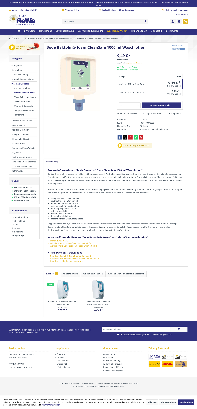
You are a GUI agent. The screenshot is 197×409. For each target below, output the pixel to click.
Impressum (108, 357)
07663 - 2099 (16, 364)
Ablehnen (152, 402)
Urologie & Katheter (20, 134)
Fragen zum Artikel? (154, 113)
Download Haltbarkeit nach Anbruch (66, 261)
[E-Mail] (141, 137)
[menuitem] (180, 14)
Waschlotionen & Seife (24, 92)
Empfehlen (176, 113)
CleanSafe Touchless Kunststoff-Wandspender (62, 303)
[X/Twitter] (125, 137)
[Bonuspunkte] (24, 47)
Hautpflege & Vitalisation (24, 110)
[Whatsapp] (136, 137)
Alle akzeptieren (168, 402)
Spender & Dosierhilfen (22, 120)
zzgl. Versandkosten (134, 63)
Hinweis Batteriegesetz (113, 370)
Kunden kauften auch (93, 273)
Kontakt (15, 224)
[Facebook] (120, 137)
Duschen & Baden (21, 101)
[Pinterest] (130, 137)
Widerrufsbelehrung (112, 364)
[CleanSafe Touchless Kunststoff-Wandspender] (63, 289)
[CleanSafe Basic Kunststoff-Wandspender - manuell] (98, 289)
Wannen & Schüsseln (23, 106)
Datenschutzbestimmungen (134, 334)
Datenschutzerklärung (113, 367)
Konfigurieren (186, 402)
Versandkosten (107, 383)
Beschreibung (52, 161)
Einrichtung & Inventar (22, 157)
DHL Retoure (17, 231)
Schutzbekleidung (20, 74)
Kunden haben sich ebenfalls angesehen (126, 273)
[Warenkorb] (185, 21)
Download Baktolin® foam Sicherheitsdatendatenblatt (74, 258)
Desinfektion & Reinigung (23, 79)
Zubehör (51, 273)
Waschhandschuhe (22, 88)
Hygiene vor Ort (19, 125)
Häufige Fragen (18, 235)
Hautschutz (18, 114)
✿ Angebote (17, 65)
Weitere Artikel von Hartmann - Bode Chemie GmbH (73, 246)
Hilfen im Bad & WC (20, 139)
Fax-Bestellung (18, 221)
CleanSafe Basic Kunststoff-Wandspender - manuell (98, 303)
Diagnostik (16, 152)
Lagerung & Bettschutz (22, 166)
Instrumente (17, 171)
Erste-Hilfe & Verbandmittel (24, 161)
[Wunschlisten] (179, 21)
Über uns (16, 228)
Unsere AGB (62, 364)
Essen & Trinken (19, 143)
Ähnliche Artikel (70, 273)
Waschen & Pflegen (20, 83)
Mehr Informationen (51, 405)
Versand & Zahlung (111, 360)
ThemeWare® (118, 386)
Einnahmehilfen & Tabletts (24, 148)
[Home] (19, 31)
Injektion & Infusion (20, 130)
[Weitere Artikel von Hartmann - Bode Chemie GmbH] (178, 47)
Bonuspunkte (109, 354)
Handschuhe (17, 70)
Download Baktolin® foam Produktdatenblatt (70, 256)
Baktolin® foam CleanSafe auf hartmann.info (70, 243)
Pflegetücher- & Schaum (24, 97)
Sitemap (60, 357)
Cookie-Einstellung (20, 217)
